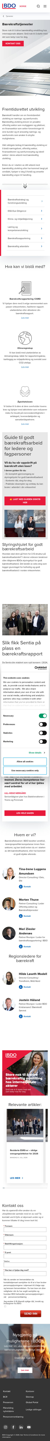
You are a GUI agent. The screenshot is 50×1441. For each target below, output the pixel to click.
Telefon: (7, 1261)
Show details (35, 752)
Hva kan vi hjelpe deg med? (16, 1270)
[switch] (43, 724)
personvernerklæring (17, 1297)
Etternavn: (9, 1235)
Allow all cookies (25, 761)
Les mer (25, 317)
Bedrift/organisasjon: (13, 1244)
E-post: (7, 1252)
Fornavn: (8, 1226)
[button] (13, 43)
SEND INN (30, 1313)
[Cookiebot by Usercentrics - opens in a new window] (35, 668)
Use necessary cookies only (25, 770)
